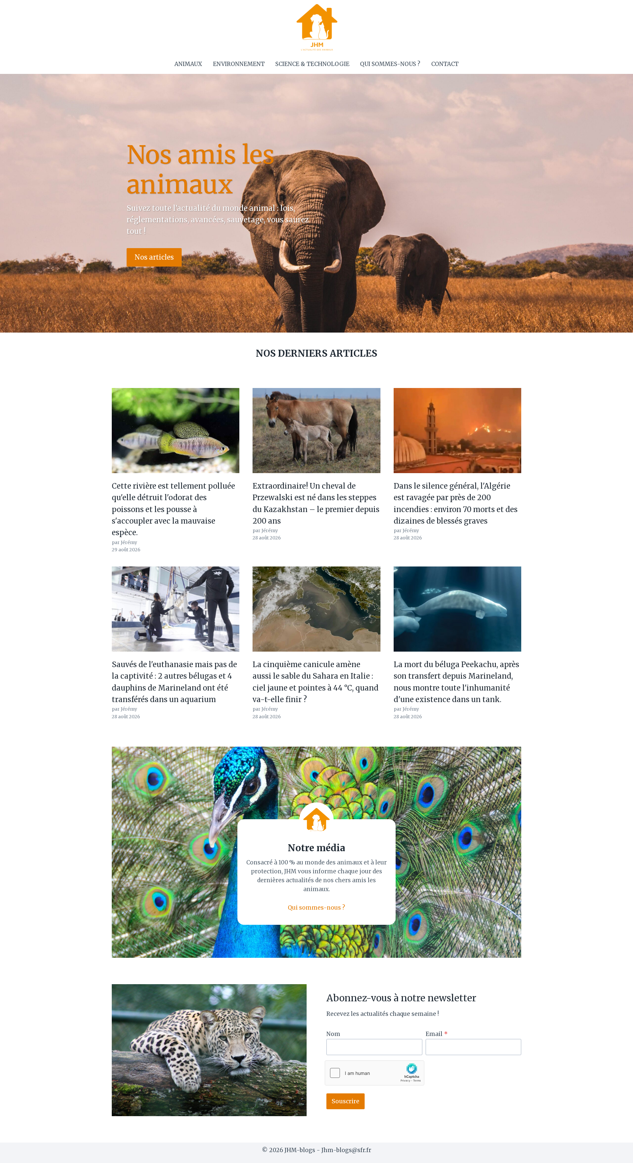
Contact (445, 64)
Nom (333, 1034)
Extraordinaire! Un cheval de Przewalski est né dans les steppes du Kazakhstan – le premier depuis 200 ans (316, 503)
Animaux (188, 64)
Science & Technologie (312, 64)
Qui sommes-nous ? (390, 64)
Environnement (239, 64)
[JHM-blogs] (316, 27)
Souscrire (345, 1101)
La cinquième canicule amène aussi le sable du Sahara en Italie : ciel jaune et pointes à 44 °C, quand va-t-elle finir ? (315, 682)
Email (437, 1034)
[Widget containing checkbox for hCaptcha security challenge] (374, 1072)
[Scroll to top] (616, 1153)
